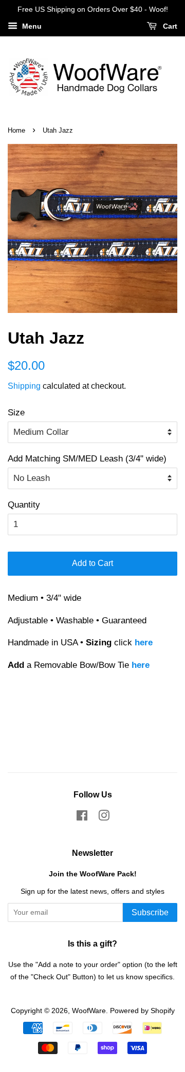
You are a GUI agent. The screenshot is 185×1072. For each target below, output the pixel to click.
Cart (169, 26)
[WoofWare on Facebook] (82, 817)
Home (16, 130)
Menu (31, 26)
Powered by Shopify (142, 1010)
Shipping (24, 386)
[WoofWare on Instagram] (103, 817)
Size (16, 412)
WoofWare (89, 1010)
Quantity (24, 505)
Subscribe (150, 912)
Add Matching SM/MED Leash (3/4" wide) (87, 459)
